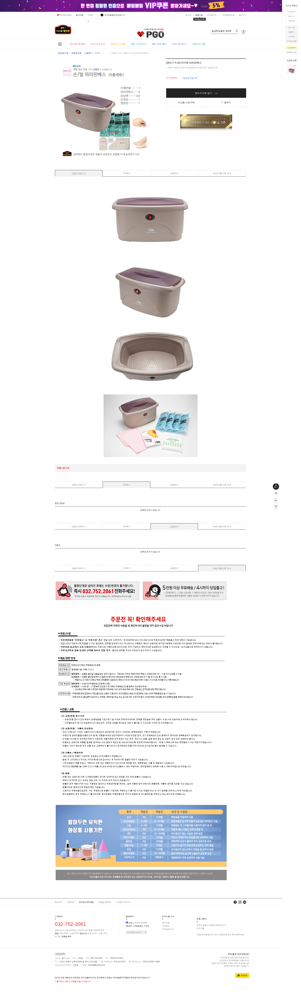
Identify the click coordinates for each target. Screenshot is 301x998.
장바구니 (291, 16)
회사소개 (58, 902)
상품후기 (291, 32)
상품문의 (174, 173)
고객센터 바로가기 (123, 902)
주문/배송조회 (229, 15)
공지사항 (291, 27)
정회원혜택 (291, 48)
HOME (97, 53)
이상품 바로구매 (186, 102)
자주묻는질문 (292, 41)
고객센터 (291, 36)
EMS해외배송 (66, 15)
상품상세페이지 (78, 173)
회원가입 (199, 15)
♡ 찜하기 (226, 102)
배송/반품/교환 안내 (222, 173)
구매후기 (126, 173)
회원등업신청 (292, 52)
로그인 (188, 15)
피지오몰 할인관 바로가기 (113, 15)
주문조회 (291, 21)
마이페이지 (291, 12)
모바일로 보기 (168, 929)
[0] (243, 39)
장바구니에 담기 (204, 93)
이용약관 (70, 902)
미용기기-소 (117, 53)
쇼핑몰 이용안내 (104, 902)
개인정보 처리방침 (86, 902)
